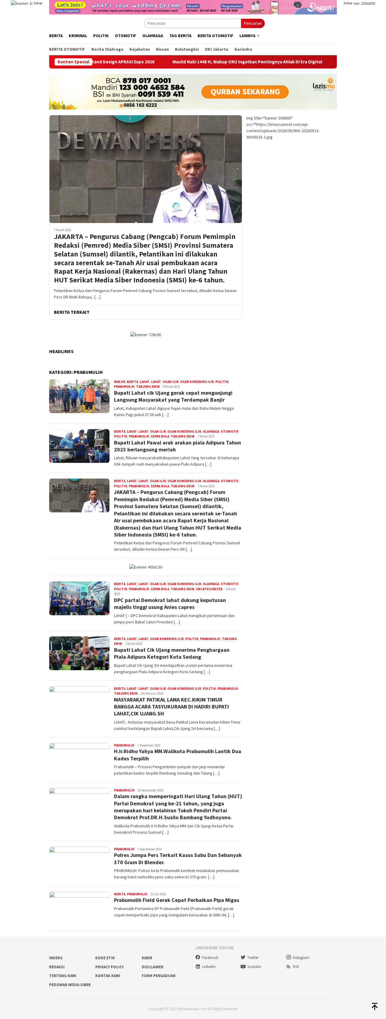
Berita (132, 382)
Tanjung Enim (148, 386)
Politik (222, 382)
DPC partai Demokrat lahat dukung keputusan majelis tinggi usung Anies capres (170, 603)
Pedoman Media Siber (70, 984)
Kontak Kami (107, 975)
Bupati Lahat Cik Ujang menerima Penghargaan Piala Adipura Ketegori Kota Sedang (171, 653)
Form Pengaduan (159, 975)
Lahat (145, 382)
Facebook (210, 957)
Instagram (301, 957)
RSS (296, 966)
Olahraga (211, 431)
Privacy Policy (109, 967)
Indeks (56, 957)
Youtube (254, 966)
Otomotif (230, 431)
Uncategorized (209, 589)
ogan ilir (171, 382)
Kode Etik (105, 957)
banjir (119, 382)
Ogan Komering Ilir (197, 382)
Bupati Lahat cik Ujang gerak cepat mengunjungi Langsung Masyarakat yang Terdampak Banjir (173, 396)
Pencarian (253, 23)
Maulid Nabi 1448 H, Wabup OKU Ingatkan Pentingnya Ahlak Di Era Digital (216, 62)
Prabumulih (124, 386)
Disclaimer (152, 967)
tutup (38, 3)
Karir (147, 957)
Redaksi (57, 967)
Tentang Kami (62, 975)
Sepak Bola (160, 436)
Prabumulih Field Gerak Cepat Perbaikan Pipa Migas (176, 899)
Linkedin (209, 966)
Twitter (252, 957)
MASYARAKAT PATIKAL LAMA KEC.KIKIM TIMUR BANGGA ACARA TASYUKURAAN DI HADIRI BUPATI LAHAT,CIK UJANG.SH (171, 706)
